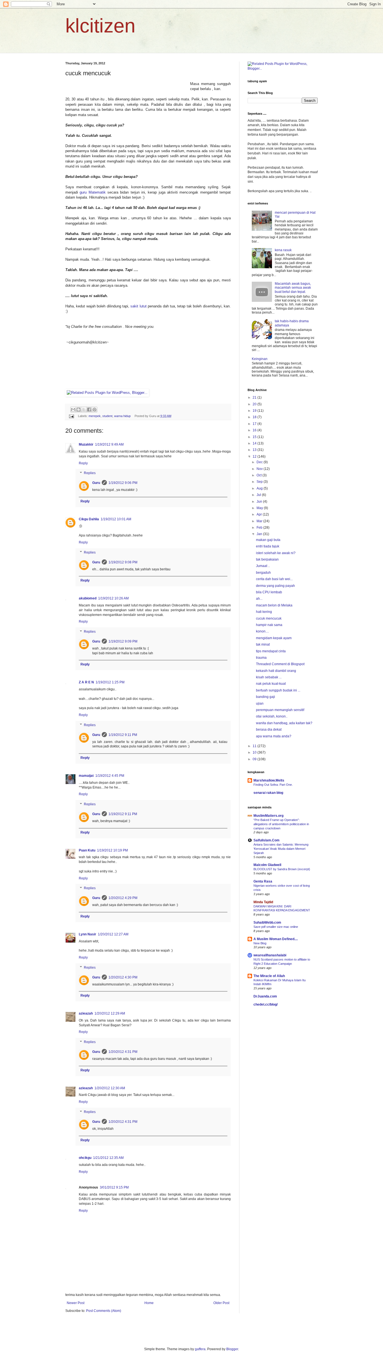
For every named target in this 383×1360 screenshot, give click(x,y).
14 (255, 443)
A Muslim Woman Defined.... (275, 939)
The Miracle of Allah (269, 976)
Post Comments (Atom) (103, 1311)
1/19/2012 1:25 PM (110, 682)
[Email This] (73, 409)
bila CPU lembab (269, 592)
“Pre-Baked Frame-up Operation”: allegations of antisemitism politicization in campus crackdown (281, 824)
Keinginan (259, 359)
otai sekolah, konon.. (271, 716)
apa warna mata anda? (273, 736)
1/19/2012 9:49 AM (109, 444)
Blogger (232, 1349)
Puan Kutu (87, 850)
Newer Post (75, 1303)
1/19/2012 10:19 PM (112, 850)
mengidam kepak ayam (274, 638)
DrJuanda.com (265, 996)
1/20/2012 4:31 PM (123, 1052)
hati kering (264, 612)
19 (255, 411)
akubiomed (87, 598)
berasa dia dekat (269, 729)
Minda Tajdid (263, 902)
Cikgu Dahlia (89, 519)
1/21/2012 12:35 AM (108, 1158)
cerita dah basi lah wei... (274, 579)
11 (255, 746)
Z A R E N (86, 682)
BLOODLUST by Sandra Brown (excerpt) (281, 869)
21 (255, 397)
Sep (260, 482)
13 (255, 450)
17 (255, 424)
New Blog (259, 943)
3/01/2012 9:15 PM (114, 1187)
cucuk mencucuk (269, 618)
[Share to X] (84, 409)
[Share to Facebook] (89, 409)
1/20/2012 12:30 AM (109, 1088)
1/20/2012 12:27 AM (113, 934)
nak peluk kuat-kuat (271, 684)
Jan (260, 534)
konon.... (262, 631)
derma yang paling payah (275, 586)
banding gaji (265, 697)
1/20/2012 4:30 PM (123, 977)
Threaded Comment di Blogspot (280, 664)
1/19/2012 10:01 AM (116, 519)
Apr (260, 514)
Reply (83, 463)
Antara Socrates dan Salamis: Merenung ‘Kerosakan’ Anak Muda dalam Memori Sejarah (280, 849)
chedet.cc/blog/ (265, 1004)
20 (255, 404)
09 (255, 759)
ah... (259, 599)
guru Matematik (92, 192)
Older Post (221, 1303)
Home (149, 1303)
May (260, 508)
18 (255, 417)
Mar (260, 521)
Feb (260, 528)
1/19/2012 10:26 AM (113, 598)
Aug (260, 488)
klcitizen (100, 26)
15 (255, 437)
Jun (260, 501)
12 (255, 456)
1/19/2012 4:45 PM (109, 776)
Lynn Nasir (87, 934)
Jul (259, 495)
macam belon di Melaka (274, 605)
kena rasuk (283, 250)
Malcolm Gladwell (267, 865)
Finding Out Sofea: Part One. (273, 784)
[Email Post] (71, 416)
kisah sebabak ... (269, 677)
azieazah (86, 1013)
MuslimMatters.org (268, 816)
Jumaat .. (263, 566)
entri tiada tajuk (267, 546)
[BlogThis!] (78, 409)
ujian (260, 703)
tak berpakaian (267, 559)
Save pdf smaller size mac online (275, 926)
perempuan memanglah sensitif (280, 710)
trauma (261, 658)
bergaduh (263, 573)
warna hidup (122, 416)
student (107, 416)
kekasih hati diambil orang (276, 671)
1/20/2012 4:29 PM (123, 898)
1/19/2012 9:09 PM (123, 641)
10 (255, 752)
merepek (95, 416)
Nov (260, 469)
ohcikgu (85, 1158)
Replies (90, 473)
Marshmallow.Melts (268, 780)
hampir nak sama (269, 625)
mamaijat (86, 776)
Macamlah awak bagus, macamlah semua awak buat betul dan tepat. (293, 288)
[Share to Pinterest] (94, 409)
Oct (259, 475)
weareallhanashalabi (269, 955)
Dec (260, 462)
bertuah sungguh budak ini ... (278, 690)
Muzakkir (86, 444)
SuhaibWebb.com (267, 922)
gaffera (200, 1349)
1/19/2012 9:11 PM (123, 735)
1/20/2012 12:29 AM (109, 1013)
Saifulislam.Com (266, 840)
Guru (96, 483)
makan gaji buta (268, 540)
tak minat (263, 644)
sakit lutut (139, 306)
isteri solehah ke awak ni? (276, 553)
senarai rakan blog (268, 793)
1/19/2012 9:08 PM (123, 562)
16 (255, 430)
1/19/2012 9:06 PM (123, 483)
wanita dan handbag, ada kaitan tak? (284, 723)
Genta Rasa (262, 881)
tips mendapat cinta (271, 651)
